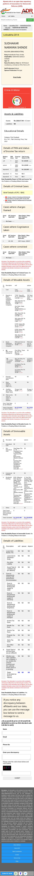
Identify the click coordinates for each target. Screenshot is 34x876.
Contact (17, 854)
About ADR (17, 848)
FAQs (17, 861)
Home (3, 16)
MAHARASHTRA (25, 25)
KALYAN (7, 27)
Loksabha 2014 (13, 25)
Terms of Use (17, 858)
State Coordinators (17, 851)
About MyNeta (17, 845)
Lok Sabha (11, 16)
